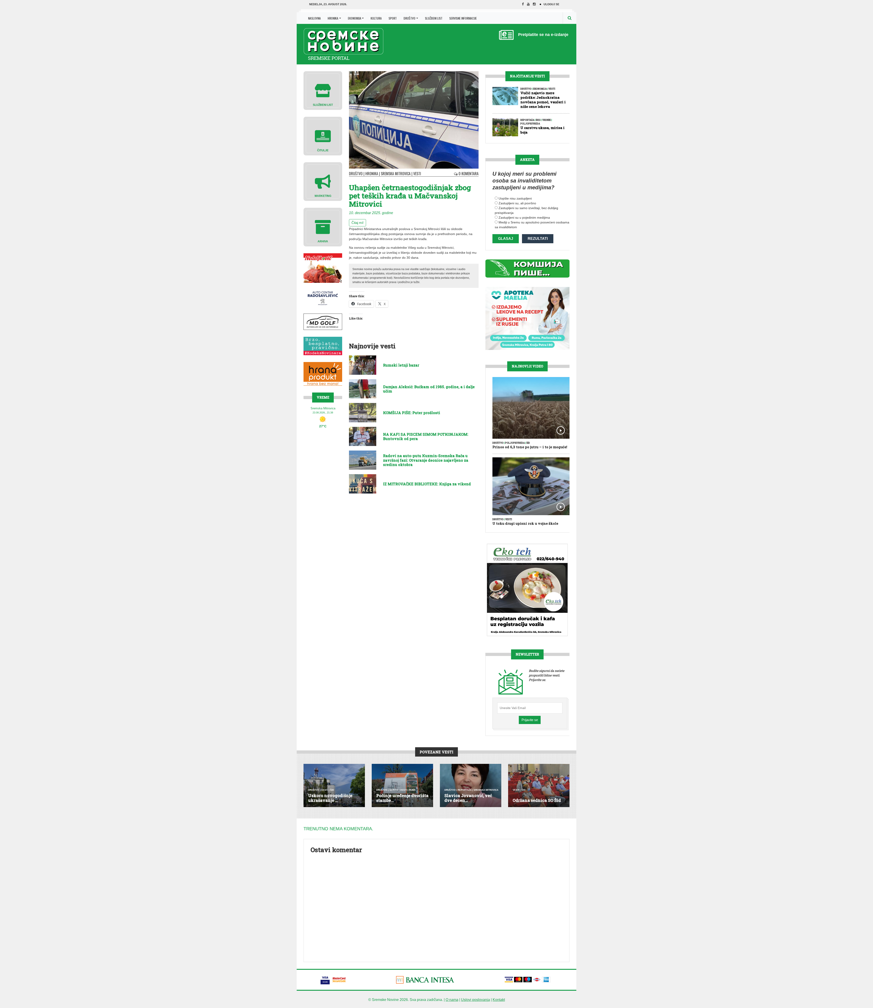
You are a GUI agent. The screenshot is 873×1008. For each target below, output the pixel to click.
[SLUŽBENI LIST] (323, 90)
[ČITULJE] (323, 136)
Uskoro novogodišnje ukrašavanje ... (330, 798)
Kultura (376, 18)
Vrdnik (546, 120)
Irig (538, 120)
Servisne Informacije (463, 18)
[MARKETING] (323, 181)
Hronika (333, 18)
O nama (452, 1000)
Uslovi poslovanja (475, 1000)
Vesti (417, 173)
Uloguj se (551, 4)
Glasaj (505, 239)
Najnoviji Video (527, 366)
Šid (528, 442)
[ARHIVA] (323, 227)
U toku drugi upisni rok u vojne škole (525, 523)
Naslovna (314, 18)
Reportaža (527, 120)
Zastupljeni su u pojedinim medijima (524, 217)
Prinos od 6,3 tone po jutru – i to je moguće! (529, 447)
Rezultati (538, 239)
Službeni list (433, 18)
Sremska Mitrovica (396, 173)
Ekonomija (354, 18)
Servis (393, 790)
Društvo (409, 18)
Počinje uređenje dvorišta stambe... (402, 798)
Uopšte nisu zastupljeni (515, 198)
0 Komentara (468, 173)
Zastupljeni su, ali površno (517, 203)
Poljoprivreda (530, 123)
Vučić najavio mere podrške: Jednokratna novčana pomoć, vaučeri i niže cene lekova (543, 100)
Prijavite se (530, 720)
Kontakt (499, 1000)
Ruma (412, 790)
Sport (393, 18)
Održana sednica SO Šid (537, 800)
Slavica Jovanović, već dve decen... (468, 798)
